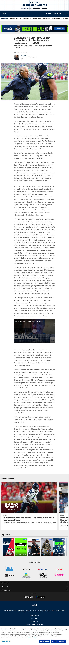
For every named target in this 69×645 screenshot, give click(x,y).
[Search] (63, 14)
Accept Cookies (44, 641)
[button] (34, 331)
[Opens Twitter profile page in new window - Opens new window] (22, 59)
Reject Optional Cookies (58, 641)
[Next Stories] (64, 547)
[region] (34, 635)
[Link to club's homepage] (3, 13)
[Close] (66, 629)
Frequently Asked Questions (34, 624)
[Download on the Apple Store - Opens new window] (28, 597)
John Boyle (24, 55)
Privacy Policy (34, 615)
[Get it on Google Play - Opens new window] (40, 598)
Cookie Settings (5, 641)
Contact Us (34, 621)
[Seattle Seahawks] (34, 605)
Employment (34, 618)
